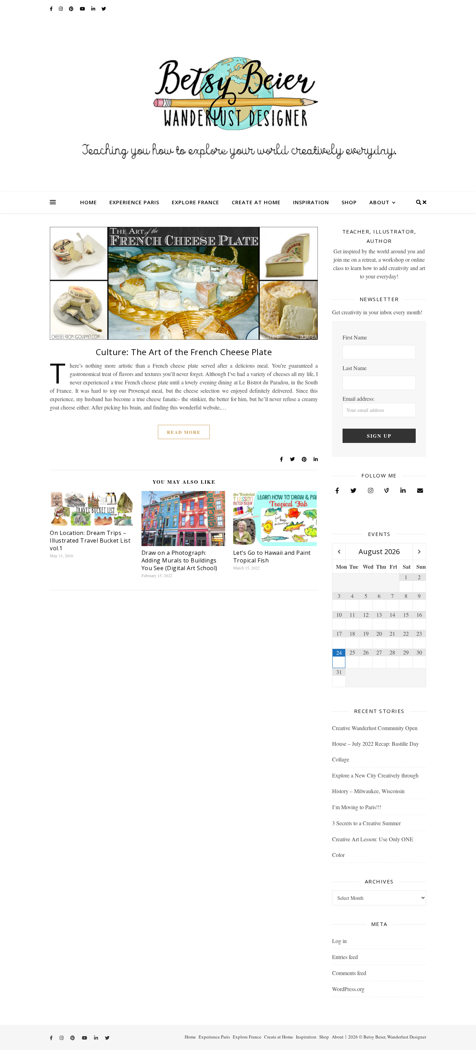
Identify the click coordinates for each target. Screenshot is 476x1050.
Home (88, 202)
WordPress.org (348, 988)
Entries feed (345, 956)
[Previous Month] (338, 551)
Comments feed (349, 972)
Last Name (355, 367)
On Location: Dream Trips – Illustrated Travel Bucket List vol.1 (90, 540)
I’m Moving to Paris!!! (356, 807)
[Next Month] (419, 551)
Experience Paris (134, 202)
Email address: (359, 398)
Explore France (195, 202)
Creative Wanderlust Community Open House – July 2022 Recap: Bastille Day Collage (375, 743)
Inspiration (311, 202)
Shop (349, 202)
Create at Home (256, 202)
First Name (355, 337)
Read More (184, 432)
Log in (339, 940)
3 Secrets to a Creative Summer (366, 823)
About (379, 202)
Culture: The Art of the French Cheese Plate (184, 352)
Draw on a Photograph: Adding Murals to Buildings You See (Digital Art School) (179, 560)
